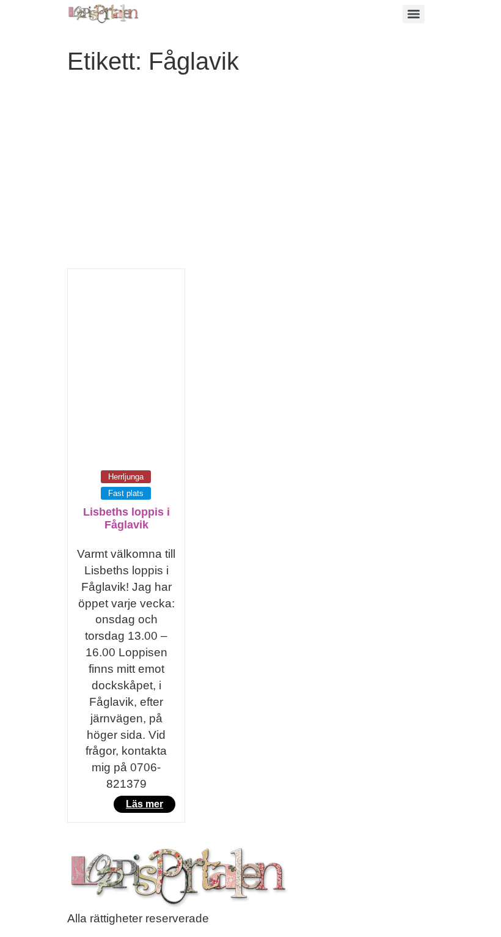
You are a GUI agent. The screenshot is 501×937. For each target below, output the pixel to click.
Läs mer (144, 804)
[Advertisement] (250, 176)
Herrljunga (126, 476)
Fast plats (126, 493)
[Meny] (414, 14)
